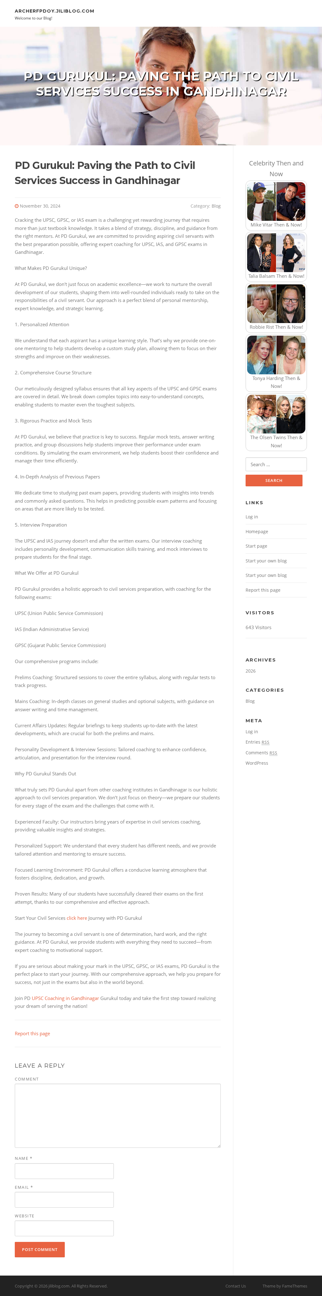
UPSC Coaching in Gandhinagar (65, 998)
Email (24, 1187)
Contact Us (235, 1286)
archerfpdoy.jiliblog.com (54, 11)
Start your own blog (266, 561)
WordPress (257, 763)
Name (23, 1158)
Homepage (257, 531)
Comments (261, 753)
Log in (252, 517)
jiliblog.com (58, 1286)
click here (77, 918)
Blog (216, 206)
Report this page (32, 1033)
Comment (27, 1079)
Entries (257, 742)
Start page (256, 546)
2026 (251, 671)
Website (25, 1216)
